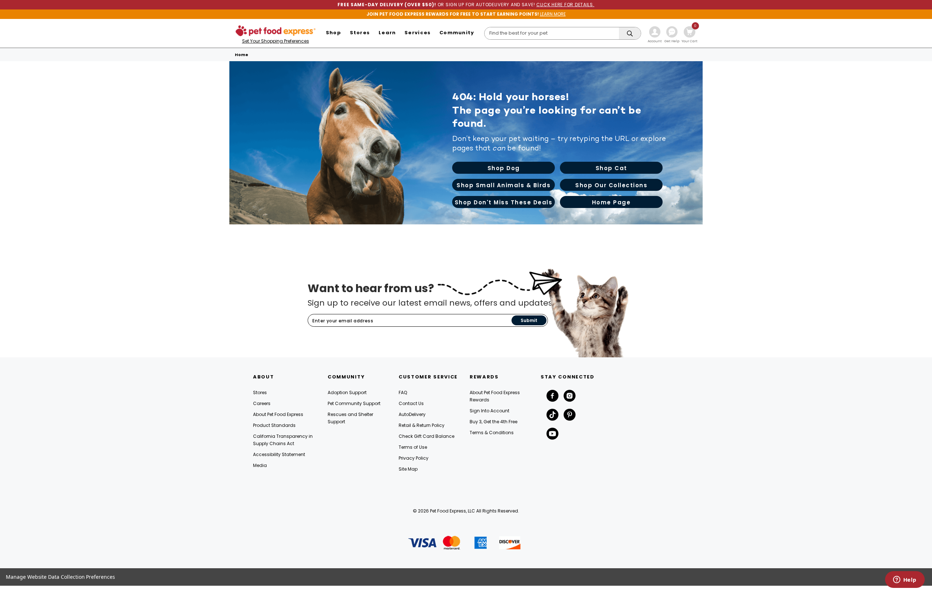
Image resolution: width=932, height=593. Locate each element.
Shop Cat (611, 168)
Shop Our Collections (611, 185)
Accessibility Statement (279, 454)
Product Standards (274, 425)
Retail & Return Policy (422, 425)
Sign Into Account (489, 411)
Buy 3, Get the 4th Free (493, 422)
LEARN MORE (553, 14)
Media (260, 465)
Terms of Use (413, 447)
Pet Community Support (354, 403)
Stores (260, 392)
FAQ (403, 392)
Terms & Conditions (492, 432)
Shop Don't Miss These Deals (504, 202)
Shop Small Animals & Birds (503, 185)
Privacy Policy (414, 458)
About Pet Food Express (278, 414)
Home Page (611, 202)
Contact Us (411, 403)
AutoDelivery (412, 414)
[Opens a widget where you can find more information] (905, 580)
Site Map (408, 469)
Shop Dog (503, 168)
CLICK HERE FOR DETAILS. (565, 4)
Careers (261, 403)
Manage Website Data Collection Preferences (60, 576)
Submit (529, 320)
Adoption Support (347, 392)
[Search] (630, 33)
